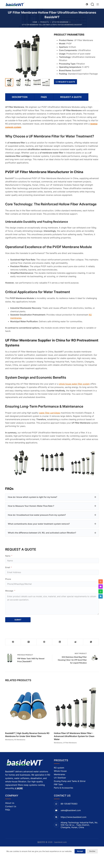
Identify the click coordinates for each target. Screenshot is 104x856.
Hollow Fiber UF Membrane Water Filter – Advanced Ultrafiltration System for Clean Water (74, 736)
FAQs (7, 809)
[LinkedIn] (60, 642)
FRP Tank (58, 784)
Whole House (60, 771)
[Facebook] (13, 642)
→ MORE (18, 788)
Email (7, 567)
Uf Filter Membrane (70, 743)
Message (9, 591)
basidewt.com (60, 842)
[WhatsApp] (91, 642)
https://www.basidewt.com (73, 817)
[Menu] (98, 4)
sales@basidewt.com (71, 810)
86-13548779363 (69, 803)
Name (7, 556)
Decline (92, 851)
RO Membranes (19, 740)
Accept (80, 851)
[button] (52, 497)
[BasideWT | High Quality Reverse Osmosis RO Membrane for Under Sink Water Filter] (27, 706)
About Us (9, 803)
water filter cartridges (49, 413)
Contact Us (10, 806)
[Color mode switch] (86, 4)
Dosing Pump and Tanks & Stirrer (70, 781)
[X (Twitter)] (29, 642)
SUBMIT (17, 620)
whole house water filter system (74, 384)
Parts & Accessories (63, 787)
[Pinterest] (44, 642)
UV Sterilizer (60, 777)
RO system (59, 767)
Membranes (9, 740)
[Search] (92, 4)
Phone (8, 579)
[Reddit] (75, 642)
